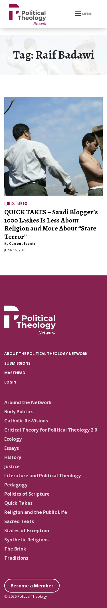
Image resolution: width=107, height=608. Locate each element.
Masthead (14, 372)
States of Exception (26, 530)
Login (10, 382)
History (12, 457)
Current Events (22, 243)
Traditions (16, 558)
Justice (12, 466)
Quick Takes (15, 204)
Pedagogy (15, 485)
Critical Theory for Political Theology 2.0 (50, 430)
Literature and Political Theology (42, 475)
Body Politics (18, 411)
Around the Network (28, 402)
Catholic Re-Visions (26, 421)
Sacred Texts (19, 521)
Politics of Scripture (27, 494)
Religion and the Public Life (35, 512)
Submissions (17, 363)
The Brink (15, 549)
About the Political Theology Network (45, 353)
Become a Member (32, 586)
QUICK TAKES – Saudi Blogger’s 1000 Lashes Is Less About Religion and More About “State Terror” (51, 224)
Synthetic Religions (26, 540)
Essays (11, 448)
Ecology (13, 439)
